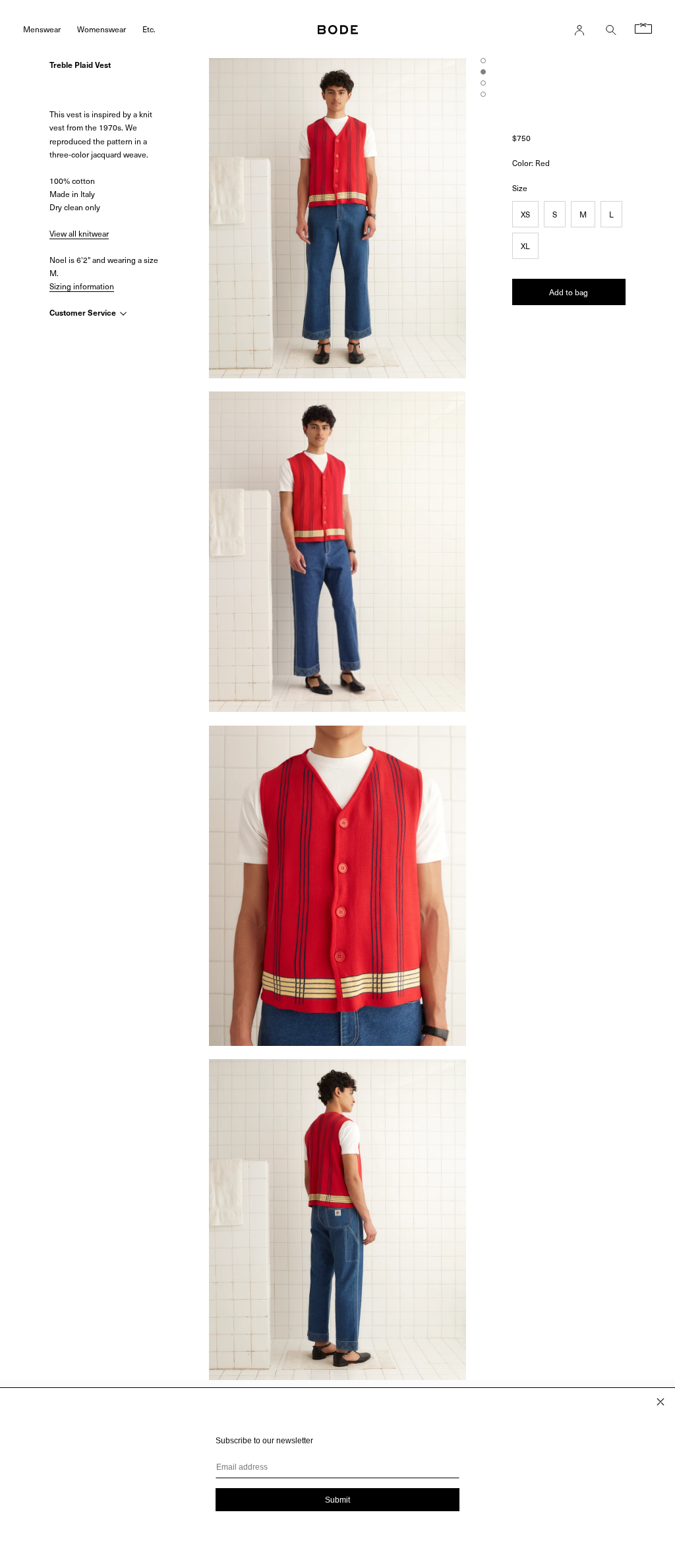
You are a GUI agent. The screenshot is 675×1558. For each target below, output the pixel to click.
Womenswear (101, 28)
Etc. (149, 28)
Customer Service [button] (83, 312)
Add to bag (568, 292)
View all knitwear (79, 233)
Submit (337, 1500)
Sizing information (81, 286)
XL (525, 246)
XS (525, 214)
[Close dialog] (660, 1402)
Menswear (42, 28)
